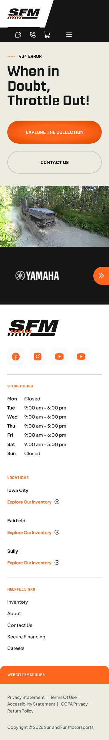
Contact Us (55, 162)
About (14, 613)
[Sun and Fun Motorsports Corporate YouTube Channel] (59, 356)
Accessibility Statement (31, 703)
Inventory (17, 602)
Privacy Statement (26, 697)
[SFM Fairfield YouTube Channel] (81, 356)
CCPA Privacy (74, 703)
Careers (16, 648)
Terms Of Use (63, 697)
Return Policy (20, 710)
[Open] (69, 34)
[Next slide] (101, 276)
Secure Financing (26, 636)
